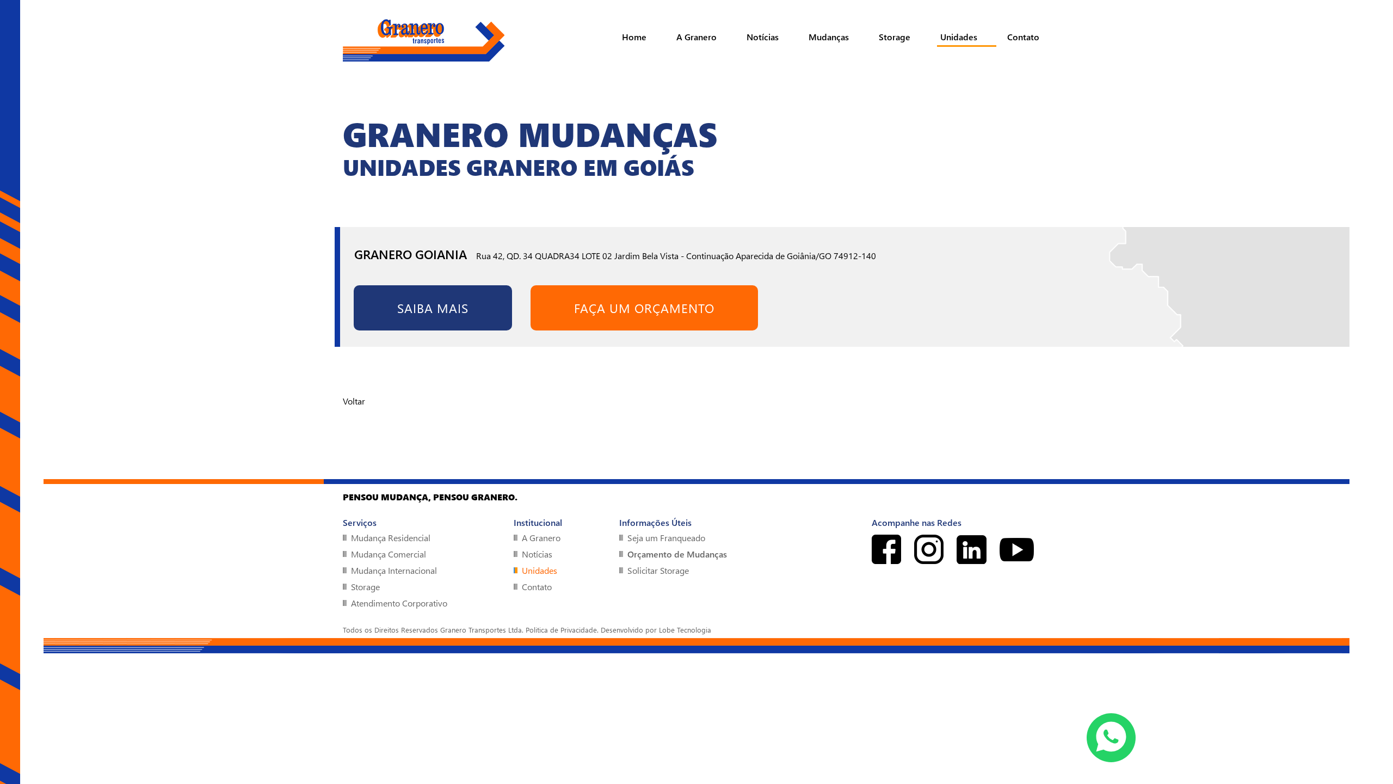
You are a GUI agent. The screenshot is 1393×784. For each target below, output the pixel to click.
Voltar (354, 401)
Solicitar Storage (658, 570)
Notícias (763, 36)
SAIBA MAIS (433, 307)
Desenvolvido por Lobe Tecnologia (656, 629)
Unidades (958, 36)
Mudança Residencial (390, 537)
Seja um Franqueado (666, 537)
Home (634, 36)
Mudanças (829, 36)
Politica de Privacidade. (562, 629)
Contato (1023, 36)
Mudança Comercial (388, 554)
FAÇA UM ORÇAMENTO (644, 307)
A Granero (696, 36)
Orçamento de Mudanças (677, 554)
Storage (894, 36)
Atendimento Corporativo (399, 603)
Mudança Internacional (394, 570)
